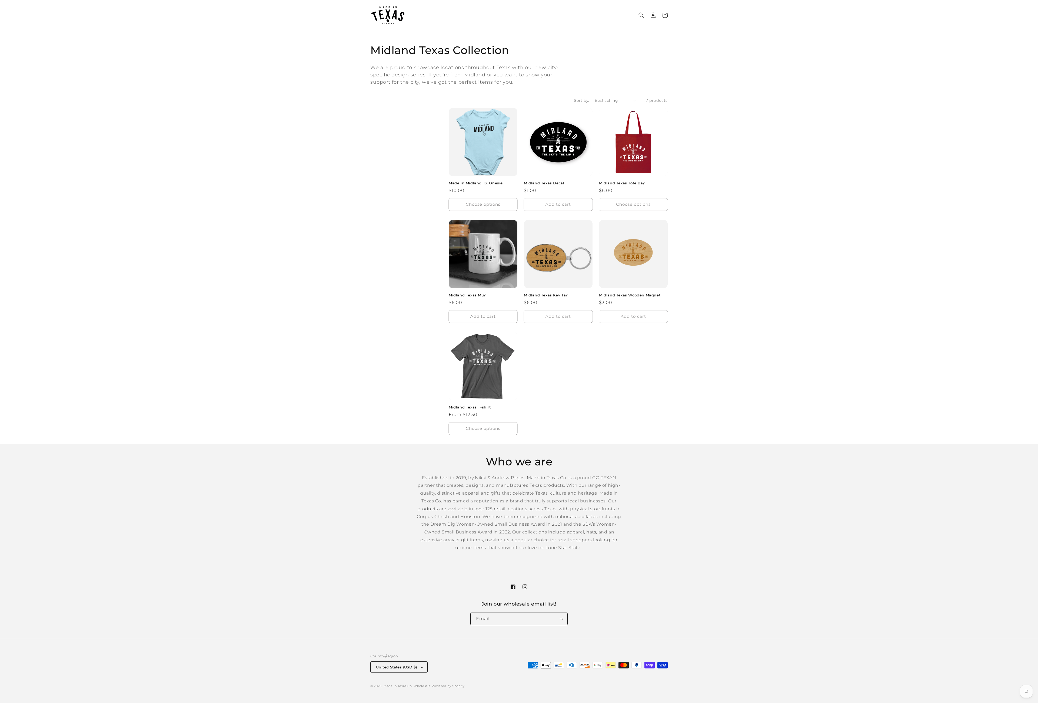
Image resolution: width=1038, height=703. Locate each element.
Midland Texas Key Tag (546, 295)
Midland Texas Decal (544, 183)
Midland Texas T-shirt (470, 407)
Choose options (483, 204)
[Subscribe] (561, 619)
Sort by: (581, 100)
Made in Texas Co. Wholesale (407, 686)
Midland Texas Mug (468, 295)
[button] (641, 15)
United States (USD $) (396, 667)
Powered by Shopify (448, 686)
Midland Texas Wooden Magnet (629, 295)
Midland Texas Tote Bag (622, 183)
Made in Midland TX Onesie (476, 183)
